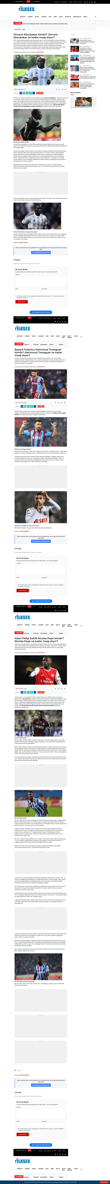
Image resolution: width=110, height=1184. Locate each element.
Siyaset (37, 16)
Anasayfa (57, 1)
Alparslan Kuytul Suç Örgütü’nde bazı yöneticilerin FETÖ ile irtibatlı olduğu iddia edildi (43, 344)
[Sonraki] (95, 24)
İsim (17, 289)
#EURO (19, 1070)
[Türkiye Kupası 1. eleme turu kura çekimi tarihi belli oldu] (74, 77)
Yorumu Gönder (21, 301)
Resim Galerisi (63, 1)
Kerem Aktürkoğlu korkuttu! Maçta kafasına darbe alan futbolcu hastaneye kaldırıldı (27, 344)
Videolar (70, 1)
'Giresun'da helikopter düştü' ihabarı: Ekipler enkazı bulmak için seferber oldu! (62, 344)
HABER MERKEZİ (40, 52)
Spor (50, 16)
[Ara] (94, 35)
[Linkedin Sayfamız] (92, 2)
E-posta (44, 289)
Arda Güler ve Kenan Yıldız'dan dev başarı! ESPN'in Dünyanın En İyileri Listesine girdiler (87, 50)
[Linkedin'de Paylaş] (33, 93)
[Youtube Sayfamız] (94, 2)
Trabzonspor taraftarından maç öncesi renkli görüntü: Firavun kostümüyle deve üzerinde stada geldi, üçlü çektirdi (87, 60)
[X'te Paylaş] (24, 93)
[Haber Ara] (95, 16)
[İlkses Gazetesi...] (26, 8)
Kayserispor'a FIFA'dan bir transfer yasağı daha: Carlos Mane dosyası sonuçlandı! (87, 86)
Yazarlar (75, 1)
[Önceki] (93, 24)
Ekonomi (43, 16)
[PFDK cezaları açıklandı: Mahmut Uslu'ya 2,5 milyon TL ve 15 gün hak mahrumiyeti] (74, 68)
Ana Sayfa (18, 29)
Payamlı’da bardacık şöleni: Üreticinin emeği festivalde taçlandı (41, 23)
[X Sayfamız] (85, 2)
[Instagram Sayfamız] (89, 2)
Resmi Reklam (77, 16)
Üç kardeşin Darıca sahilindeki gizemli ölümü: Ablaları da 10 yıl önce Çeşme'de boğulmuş (53, 344)
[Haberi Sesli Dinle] (56, 89)
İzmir (55, 16)
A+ (63, 89)
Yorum (17, 274)
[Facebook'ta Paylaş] (21, 93)
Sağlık (61, 16)
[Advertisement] (69, 9)
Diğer (85, 16)
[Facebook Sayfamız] (87, 2)
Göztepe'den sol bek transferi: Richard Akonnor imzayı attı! (87, 42)
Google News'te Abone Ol (41, 252)
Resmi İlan (68, 16)
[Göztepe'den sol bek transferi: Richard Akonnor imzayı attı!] (74, 41)
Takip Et (40, 93)
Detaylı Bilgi (73, 1182)
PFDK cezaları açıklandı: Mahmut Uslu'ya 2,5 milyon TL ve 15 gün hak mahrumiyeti (87, 70)
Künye (80, 1)
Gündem (30, 16)
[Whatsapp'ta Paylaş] (27, 93)
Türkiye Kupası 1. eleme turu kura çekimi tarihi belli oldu (88, 77)
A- (59, 89)
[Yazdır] (65, 89)
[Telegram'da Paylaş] (30, 93)
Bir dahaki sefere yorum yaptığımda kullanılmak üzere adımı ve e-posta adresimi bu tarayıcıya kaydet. (40, 296)
